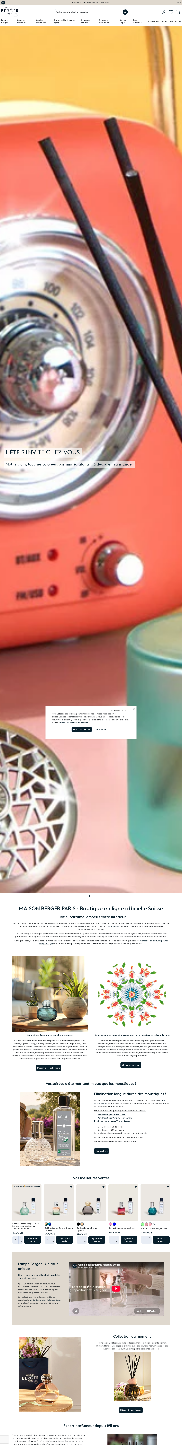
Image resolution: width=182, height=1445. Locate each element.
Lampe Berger (112, 926)
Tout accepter (82, 729)
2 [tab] (92, 896)
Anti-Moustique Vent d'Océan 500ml (115, 1118)
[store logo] (9, 12)
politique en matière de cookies (73, 723)
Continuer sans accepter (118, 710)
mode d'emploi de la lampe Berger (46, 1300)
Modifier (101, 729)
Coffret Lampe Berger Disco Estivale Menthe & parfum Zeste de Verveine (25, 1226)
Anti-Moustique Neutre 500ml (112, 1115)
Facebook (3, 2)
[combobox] (91, 12)
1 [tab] (89, 896)
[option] (46, 1224)
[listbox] (59, 1224)
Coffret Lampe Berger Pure (122, 1228)
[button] (179, 2)
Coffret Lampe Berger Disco (154, 1228)
